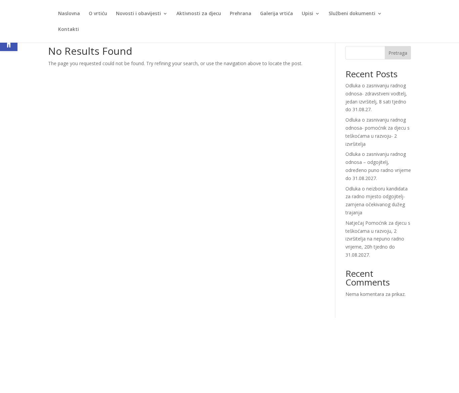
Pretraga (397, 53)
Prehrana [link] (240, 13)
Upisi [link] (307, 13)
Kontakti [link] (68, 29)
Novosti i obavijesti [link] (138, 13)
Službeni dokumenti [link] (352, 13)
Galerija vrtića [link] (276, 13)
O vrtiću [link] (98, 13)
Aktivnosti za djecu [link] (198, 13)
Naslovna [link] (69, 13)
